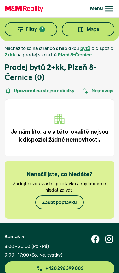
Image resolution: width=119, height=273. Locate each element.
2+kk (10, 55)
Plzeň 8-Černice (75, 55)
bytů (85, 48)
